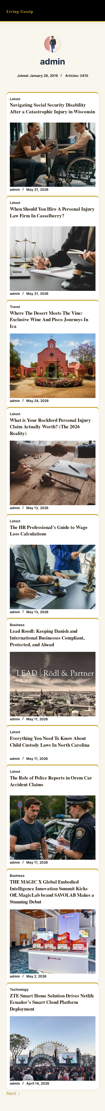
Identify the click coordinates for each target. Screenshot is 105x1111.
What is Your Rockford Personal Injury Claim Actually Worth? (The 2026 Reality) (50, 427)
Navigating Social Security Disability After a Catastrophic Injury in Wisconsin (52, 108)
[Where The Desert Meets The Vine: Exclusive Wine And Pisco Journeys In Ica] (52, 365)
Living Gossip (19, 11)
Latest (15, 99)
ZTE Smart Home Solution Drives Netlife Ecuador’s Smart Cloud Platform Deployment (52, 1002)
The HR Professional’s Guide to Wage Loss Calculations (49, 530)
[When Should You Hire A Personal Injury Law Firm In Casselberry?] (52, 258)
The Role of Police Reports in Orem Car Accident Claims (51, 781)
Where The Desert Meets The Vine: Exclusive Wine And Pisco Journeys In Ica (49, 319)
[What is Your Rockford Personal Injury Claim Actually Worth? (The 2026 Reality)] (52, 473)
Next (12, 1093)
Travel (15, 307)
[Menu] (96, 10)
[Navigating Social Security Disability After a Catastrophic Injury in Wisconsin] (52, 155)
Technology (19, 989)
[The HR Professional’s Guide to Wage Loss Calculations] (52, 577)
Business (17, 625)
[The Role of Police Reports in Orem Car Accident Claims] (52, 827)
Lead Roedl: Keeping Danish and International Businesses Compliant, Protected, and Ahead (47, 637)
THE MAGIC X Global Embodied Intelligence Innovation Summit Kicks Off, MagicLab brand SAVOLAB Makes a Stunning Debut (52, 891)
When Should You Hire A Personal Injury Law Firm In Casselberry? (52, 212)
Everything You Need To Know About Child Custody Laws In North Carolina (50, 741)
